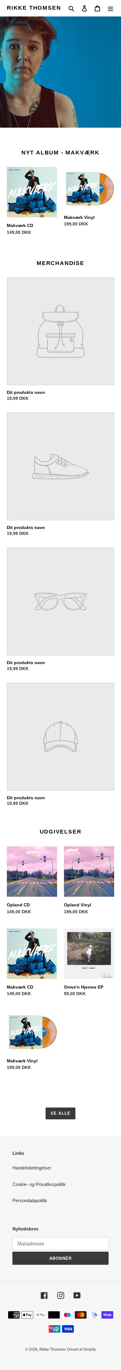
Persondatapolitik (29, 1200)
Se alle (60, 1113)
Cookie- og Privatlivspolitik (39, 1184)
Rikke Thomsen (34, 8)
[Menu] (110, 8)
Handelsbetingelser (31, 1167)
